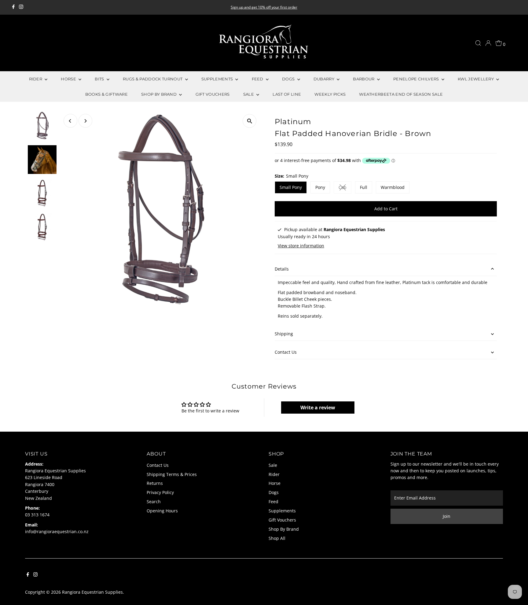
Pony (320, 187)
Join (446, 516)
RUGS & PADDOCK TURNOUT (153, 78)
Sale (273, 465)
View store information (301, 246)
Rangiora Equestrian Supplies (92, 592)
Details (282, 269)
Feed (273, 501)
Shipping (284, 334)
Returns (155, 483)
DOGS (289, 78)
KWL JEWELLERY (476, 78)
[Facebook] (13, 7)
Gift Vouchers (282, 520)
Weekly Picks (330, 94)
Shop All (277, 538)
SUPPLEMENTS (217, 78)
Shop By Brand (284, 529)
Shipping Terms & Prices (172, 474)
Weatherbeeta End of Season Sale (401, 94)
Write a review (317, 407)
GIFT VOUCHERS (213, 94)
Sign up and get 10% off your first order (264, 7)
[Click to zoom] (249, 121)
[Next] (85, 121)
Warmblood (393, 187)
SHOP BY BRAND (159, 94)
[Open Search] (478, 43)
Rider (274, 474)
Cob (345, 188)
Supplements (282, 511)
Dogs (274, 492)
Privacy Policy (160, 492)
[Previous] (70, 121)
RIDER (36, 78)
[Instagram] (21, 7)
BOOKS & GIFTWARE (106, 94)
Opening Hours (162, 511)
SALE (249, 94)
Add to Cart (386, 209)
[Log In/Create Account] (488, 43)
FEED (258, 78)
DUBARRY (325, 78)
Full (363, 187)
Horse (274, 483)
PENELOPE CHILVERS (416, 78)
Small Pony (291, 187)
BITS (100, 78)
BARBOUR (364, 78)
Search (154, 501)
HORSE (69, 78)
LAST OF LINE (287, 94)
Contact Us (286, 352)
